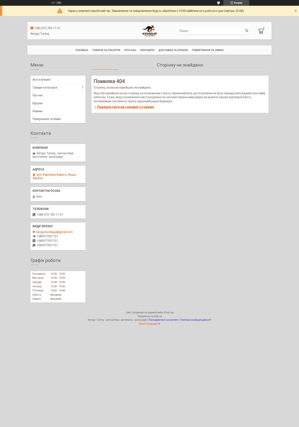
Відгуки (38, 103)
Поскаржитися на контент (163, 319)
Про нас (130, 50)
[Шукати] (246, 31)
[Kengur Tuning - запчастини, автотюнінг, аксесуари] (149, 30)
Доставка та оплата (173, 50)
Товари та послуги (106, 50)
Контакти (147, 50)
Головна (81, 50)
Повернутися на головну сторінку (125, 107)
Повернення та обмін (208, 50)
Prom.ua (169, 312)
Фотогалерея (41, 79)
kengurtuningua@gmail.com (54, 232)
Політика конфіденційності (195, 319)
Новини (38, 111)
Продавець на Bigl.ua (149, 316)
